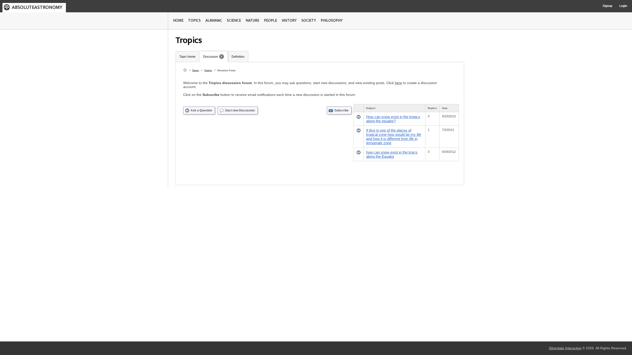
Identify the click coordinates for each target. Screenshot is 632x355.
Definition (238, 56)
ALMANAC (213, 20)
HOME (178, 20)
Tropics (208, 70)
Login (623, 6)
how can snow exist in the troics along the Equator (391, 154)
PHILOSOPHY (332, 20)
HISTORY (289, 20)
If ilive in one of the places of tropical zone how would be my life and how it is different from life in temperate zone (393, 136)
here (398, 83)
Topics (195, 70)
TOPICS (194, 20)
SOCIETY (308, 20)
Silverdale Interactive (565, 348)
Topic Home (187, 56)
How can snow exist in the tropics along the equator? (393, 119)
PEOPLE (270, 20)
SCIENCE (234, 20)
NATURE (252, 20)
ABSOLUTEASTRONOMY (37, 7)
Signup (607, 6)
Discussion (210, 56)
